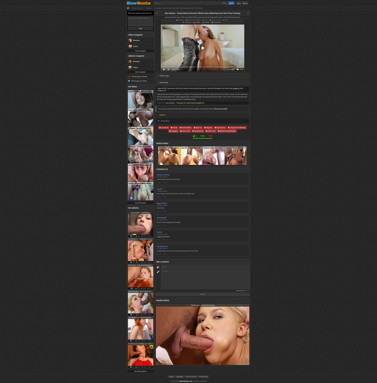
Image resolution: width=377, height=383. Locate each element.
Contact (171, 377)
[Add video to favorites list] (179, 162)
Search (231, 3)
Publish (202, 294)
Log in (239, 3)
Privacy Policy (203, 377)
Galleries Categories (136, 55)
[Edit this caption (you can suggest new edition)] (248, 17)
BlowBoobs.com (186, 381)
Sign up (245, 3)
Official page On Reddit (139, 76)
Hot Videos (132, 86)
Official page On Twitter (139, 81)
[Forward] (248, 155)
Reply (246, 174)
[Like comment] (159, 182)
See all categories (140, 51)
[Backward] (156, 155)
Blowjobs (180, 20)
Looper (198, 22)
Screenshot (217, 22)
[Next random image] (247, 334)
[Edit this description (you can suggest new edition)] (247, 88)
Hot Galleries (133, 207)
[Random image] (152, 224)
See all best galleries (140, 371)
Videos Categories (135, 34)
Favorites (188, 22)
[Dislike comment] (164, 182)
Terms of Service (191, 377)
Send (140, 28)
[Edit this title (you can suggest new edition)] (245, 13)
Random (206, 22)
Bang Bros (165, 121)
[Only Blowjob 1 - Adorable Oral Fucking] (202, 334)
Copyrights (179, 377)
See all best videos (140, 203)
